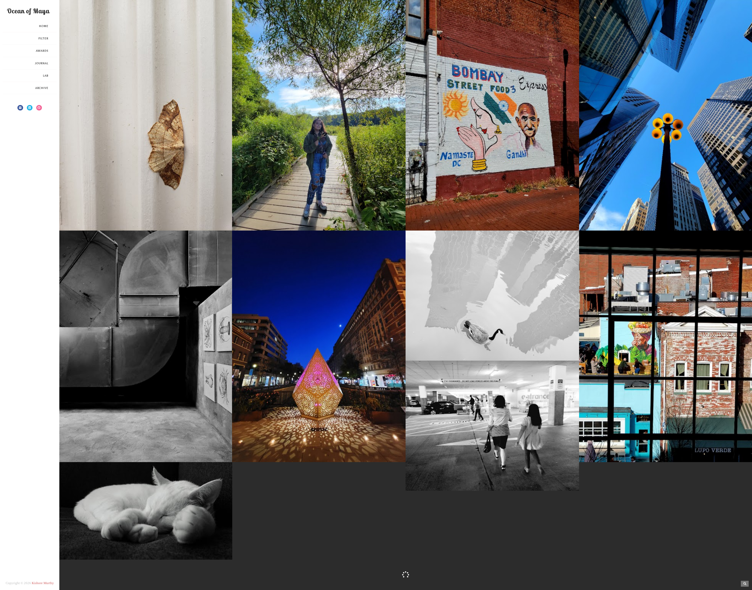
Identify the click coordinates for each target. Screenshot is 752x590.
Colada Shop (619, 448)
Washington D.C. (525, 217)
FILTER (43, 38)
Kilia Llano (637, 448)
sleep (158, 546)
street (492, 217)
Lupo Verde (653, 448)
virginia (166, 217)
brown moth (145, 217)
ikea (465, 477)
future (307, 217)
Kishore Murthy (43, 583)
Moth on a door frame (145, 211)
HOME (43, 26)
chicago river (462, 347)
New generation (318, 211)
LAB (45, 75)
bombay (453, 217)
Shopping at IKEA (492, 470)
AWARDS (42, 50)
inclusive (318, 217)
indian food (479, 217)
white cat (181, 546)
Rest (145, 539)
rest (150, 546)
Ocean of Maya (28, 11)
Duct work (145, 442)
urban (502, 217)
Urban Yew (666, 211)
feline (124, 546)
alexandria (127, 217)
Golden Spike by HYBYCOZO (319, 442)
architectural (656, 217)
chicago (672, 217)
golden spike (283, 448)
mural (667, 448)
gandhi (465, 217)
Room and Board (684, 448)
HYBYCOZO (323, 448)
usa (156, 217)
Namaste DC (492, 211)
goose (514, 347)
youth (348, 217)
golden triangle (303, 448)
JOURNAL (41, 63)
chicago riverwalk (485, 347)
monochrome (143, 448)
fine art (504, 347)
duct (130, 448)
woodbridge (515, 477)
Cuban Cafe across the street (666, 442)
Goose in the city (492, 340)
